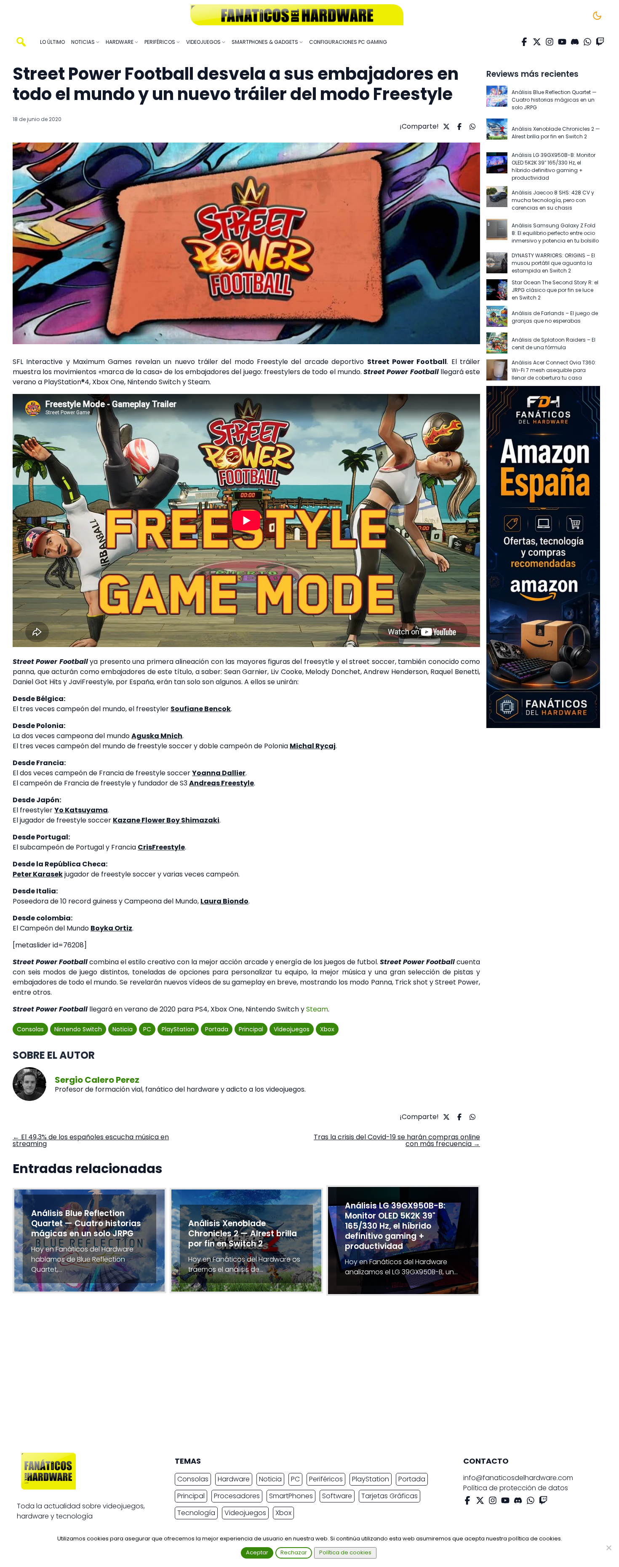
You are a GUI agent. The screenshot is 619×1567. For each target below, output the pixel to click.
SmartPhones (291, 1496)
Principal (251, 1029)
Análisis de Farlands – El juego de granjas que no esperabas (555, 317)
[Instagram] (549, 42)
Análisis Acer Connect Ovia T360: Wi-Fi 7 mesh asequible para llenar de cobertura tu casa (554, 370)
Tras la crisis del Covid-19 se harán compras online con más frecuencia (397, 1140)
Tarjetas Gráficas (389, 1496)
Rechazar (293, 1552)
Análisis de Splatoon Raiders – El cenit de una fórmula (553, 343)
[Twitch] (600, 42)
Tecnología (196, 1513)
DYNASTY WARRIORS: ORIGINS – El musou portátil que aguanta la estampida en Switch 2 (553, 263)
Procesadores (237, 1496)
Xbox (327, 1029)
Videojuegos (292, 1029)
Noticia (122, 1029)
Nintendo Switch (78, 1029)
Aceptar (257, 1552)
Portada (216, 1029)
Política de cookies (345, 1552)
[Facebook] (524, 42)
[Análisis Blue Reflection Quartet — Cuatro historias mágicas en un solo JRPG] (496, 100)
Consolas (30, 1029)
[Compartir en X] (445, 126)
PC (147, 1029)
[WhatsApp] (587, 42)
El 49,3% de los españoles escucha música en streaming (91, 1140)
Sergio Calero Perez (97, 1080)
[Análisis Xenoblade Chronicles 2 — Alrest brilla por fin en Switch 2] (496, 133)
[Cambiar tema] (597, 15)
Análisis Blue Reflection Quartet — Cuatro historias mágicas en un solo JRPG (554, 100)
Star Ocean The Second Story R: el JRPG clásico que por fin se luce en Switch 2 (555, 290)
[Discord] (575, 42)
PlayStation (178, 1029)
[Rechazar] (608, 1547)
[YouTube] (562, 42)
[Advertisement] (302, 1376)
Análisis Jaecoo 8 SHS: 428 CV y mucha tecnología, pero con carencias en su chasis (553, 200)
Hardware (234, 1479)
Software (337, 1496)
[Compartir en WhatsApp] (471, 126)
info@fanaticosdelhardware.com (518, 1478)
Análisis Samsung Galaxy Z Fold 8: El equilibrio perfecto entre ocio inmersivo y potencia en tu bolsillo (555, 233)
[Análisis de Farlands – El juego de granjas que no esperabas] (496, 317)
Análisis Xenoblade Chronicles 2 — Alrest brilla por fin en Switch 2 (556, 132)
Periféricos (326, 1479)
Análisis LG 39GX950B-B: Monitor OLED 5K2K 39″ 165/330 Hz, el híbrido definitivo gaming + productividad (553, 166)
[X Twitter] (537, 42)
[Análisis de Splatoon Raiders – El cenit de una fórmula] (496, 343)
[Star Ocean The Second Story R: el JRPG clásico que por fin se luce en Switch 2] (496, 290)
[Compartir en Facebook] (458, 126)
